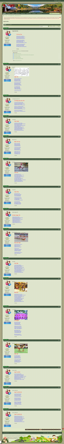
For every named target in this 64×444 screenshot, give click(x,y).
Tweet (8, 45)
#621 (59, 186)
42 (40, 429)
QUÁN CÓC (23, 13)
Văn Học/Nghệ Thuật (11, 15)
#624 (59, 258)
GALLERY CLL (39, 13)
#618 (59, 116)
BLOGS (13, 13)
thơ (21, 60)
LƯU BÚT (34, 13)
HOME (4, 13)
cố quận (16, 60)
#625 (59, 278)
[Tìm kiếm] (60, 13)
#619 (59, 136)
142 (53, 429)
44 (44, 429)
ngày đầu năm (18, 60)
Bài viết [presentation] (5, 24)
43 (42, 429)
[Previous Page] (55, 26)
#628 (59, 367)
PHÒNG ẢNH (28, 13)
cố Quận (7, 36)
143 (56, 429)
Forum (6, 15)
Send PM (7, 41)
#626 (59, 306)
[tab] (5, 24)
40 (36, 429)
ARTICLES (17, 13)
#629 (59, 387)
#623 (59, 229)
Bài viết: (6, 40)
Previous (27, 429)
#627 (59, 340)
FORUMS (8, 13)
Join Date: (6, 75)
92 (51, 429)
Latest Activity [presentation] (9, 24)
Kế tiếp (59, 429)
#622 (59, 209)
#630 (59, 409)
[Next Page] (56, 26)
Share (8, 44)
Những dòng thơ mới (18, 15)
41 (38, 429)
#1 (59, 28)
